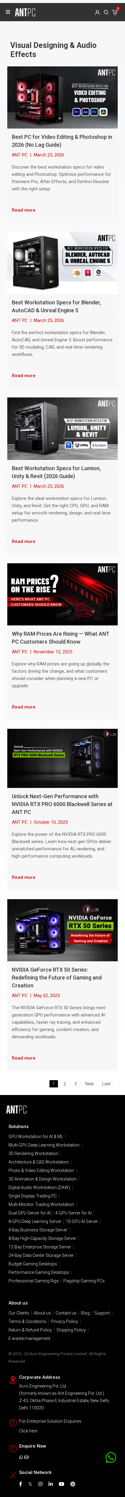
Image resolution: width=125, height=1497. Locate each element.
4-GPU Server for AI (73, 1213)
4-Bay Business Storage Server (37, 1229)
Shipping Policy (71, 1330)
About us (42, 1313)
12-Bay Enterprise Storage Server (39, 1246)
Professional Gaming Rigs (33, 1280)
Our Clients (18, 1313)
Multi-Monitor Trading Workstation (41, 1204)
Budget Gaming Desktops (32, 1263)
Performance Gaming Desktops (38, 1272)
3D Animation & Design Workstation (42, 1179)
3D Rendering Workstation (33, 1153)
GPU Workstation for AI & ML (35, 1136)
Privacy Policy (64, 1321)
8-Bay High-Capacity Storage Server (42, 1238)
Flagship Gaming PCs (84, 1280)
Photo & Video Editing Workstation (41, 1170)
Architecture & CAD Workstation (38, 1162)
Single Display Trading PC (32, 1196)
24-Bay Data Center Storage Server (41, 1255)
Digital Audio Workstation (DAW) (39, 1187)
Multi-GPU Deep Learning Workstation (43, 1145)
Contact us (66, 1313)
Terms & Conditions (27, 1321)
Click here (28, 1430)
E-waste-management (29, 1338)
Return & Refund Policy (30, 1330)
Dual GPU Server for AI (29, 1213)
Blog (85, 1313)
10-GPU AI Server (82, 1221)
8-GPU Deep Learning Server (34, 1221)
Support (102, 1313)
